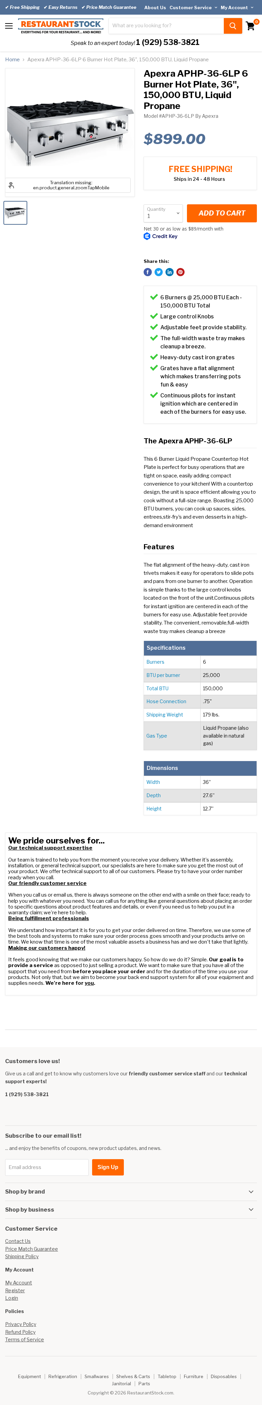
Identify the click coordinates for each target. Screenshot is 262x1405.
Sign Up (108, 1167)
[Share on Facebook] (148, 272)
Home (12, 60)
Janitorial (121, 1383)
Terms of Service (24, 1339)
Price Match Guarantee (31, 1249)
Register (15, 1290)
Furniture (193, 1376)
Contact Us (18, 1241)
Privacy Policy (20, 1324)
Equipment (29, 1376)
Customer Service (191, 7)
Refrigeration (62, 1376)
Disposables (224, 1376)
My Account (235, 7)
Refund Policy (20, 1332)
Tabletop (167, 1376)
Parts (144, 1383)
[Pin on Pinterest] (180, 272)
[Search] (233, 26)
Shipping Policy (22, 1256)
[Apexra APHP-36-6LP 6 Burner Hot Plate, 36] (15, 213)
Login (11, 1298)
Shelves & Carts (133, 1376)
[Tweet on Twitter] (159, 272)
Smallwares (97, 1376)
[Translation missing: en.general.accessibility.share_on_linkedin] (169, 272)
